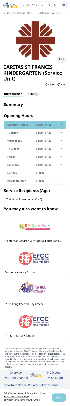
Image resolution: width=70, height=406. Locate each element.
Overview (16, 372)
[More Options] (64, 5)
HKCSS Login (54, 378)
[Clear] (55, 5)
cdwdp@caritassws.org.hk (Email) (22, 399)
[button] (35, 40)
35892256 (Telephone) (16, 396)
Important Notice (15, 385)
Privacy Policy (37, 385)
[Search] (51, 5)
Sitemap (53, 385)
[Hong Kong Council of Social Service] (10, 5)
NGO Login (54, 372)
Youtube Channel (16, 378)
